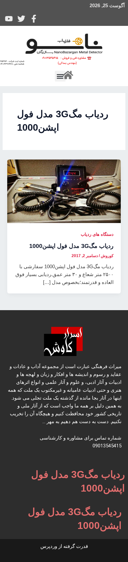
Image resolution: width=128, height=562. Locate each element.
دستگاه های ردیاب (97, 234)
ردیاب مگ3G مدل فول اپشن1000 (71, 245)
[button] (60, 76)
